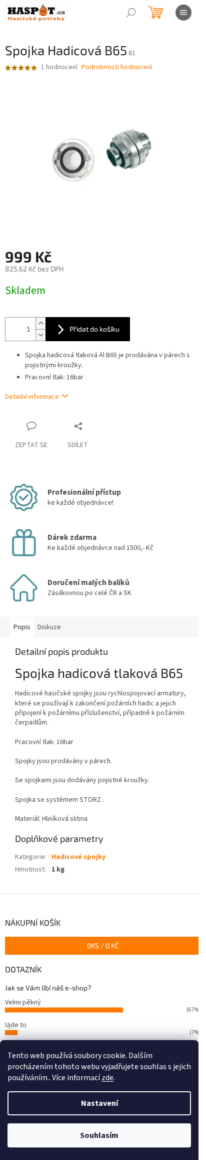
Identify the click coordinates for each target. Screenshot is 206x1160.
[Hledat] (131, 13)
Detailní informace (32, 397)
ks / (103, 945)
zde (108, 1077)
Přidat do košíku (95, 329)
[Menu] (184, 13)
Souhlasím (99, 1135)
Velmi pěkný (23, 1002)
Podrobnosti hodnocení (117, 67)
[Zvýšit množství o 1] (41, 323)
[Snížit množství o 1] (41, 335)
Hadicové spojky (79, 857)
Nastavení (99, 1103)
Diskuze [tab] (49, 627)
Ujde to (15, 1025)
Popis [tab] (22, 627)
